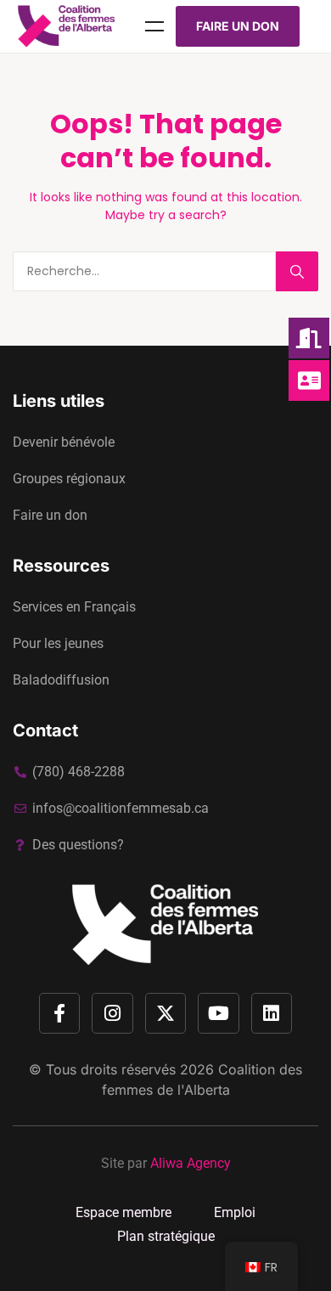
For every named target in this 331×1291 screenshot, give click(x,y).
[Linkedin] (271, 1013)
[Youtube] (218, 1013)
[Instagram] (112, 1013)
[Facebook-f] (59, 1013)
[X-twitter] (165, 1013)
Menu (154, 26)
